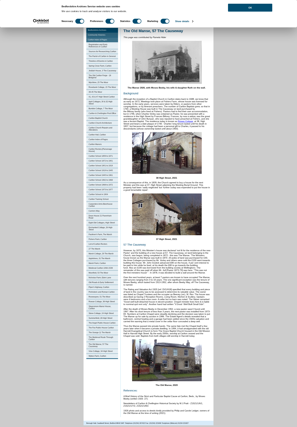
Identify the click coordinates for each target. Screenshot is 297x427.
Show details (182, 21)
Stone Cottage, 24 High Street (101, 313)
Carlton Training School (99, 199)
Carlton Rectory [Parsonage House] (100, 150)
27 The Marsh (94, 249)
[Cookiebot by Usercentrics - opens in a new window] (41, 21)
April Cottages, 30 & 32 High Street (100, 103)
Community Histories (96, 35)
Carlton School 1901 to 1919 (101, 166)
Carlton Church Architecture (100, 123)
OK (250, 7)
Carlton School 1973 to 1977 (101, 190)
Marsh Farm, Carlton (97, 263)
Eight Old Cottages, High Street (102, 223)
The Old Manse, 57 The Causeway (98, 345)
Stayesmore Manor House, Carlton (100, 307)
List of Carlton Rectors (98, 244)
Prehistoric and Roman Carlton (102, 292)
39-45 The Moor (95, 92)
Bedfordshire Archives (97, 30)
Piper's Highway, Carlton (99, 287)
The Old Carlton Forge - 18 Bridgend (100, 76)
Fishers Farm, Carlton (98, 239)
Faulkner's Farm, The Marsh (100, 234)
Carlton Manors (95, 144)
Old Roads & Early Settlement (101, 282)
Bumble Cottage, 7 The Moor (101, 108)
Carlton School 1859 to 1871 (101, 156)
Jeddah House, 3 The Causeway (102, 71)
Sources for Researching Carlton (102, 51)
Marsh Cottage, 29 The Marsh (101, 254)
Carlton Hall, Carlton (97, 135)
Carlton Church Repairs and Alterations (100, 129)
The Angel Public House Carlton (102, 323)
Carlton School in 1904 (98, 194)
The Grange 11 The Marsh (100, 332)
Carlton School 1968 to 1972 (101, 185)
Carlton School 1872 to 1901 (101, 161)
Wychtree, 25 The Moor (98, 82)
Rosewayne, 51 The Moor (99, 297)
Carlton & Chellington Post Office (102, 113)
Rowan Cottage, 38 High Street (102, 301)
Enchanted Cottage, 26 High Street (100, 228)
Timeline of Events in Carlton (101, 61)
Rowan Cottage (185, 121)
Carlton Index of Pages (97, 40)
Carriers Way (94, 211)
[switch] (109, 21)
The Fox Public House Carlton (101, 328)
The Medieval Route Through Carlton (101, 338)
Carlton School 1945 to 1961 (101, 175)
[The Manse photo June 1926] (167, 83)
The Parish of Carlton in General (102, 56)
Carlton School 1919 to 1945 (101, 170)
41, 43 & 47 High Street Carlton (102, 97)
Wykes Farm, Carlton (97, 356)
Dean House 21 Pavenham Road (100, 217)
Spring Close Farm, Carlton (100, 66)
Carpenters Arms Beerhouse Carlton (100, 205)
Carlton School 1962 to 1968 (101, 180)
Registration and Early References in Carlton (98, 45)
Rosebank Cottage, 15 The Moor (102, 87)
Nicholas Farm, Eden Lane (100, 278)
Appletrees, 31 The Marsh (99, 258)
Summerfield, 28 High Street (100, 318)
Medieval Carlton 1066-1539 (101, 268)
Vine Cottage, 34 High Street (101, 351)
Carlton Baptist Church (98, 118)
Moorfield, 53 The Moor (98, 273)
